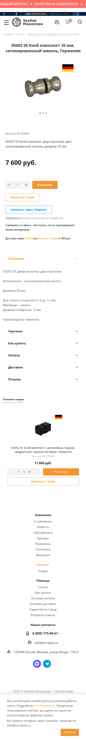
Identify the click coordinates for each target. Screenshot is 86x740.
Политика (43, 549)
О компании (43, 521)
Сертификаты (43, 532)
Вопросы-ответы (43, 615)
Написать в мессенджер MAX (37, 664)
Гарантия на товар (43, 609)
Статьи (43, 587)
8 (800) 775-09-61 (45, 633)
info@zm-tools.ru (46, 643)
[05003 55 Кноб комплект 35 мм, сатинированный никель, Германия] (43, 87)
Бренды (43, 538)
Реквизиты (43, 544)
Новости (43, 527)
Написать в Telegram (47, 664)
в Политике (46, 706)
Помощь (43, 581)
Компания (43, 515)
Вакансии (43, 555)
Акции (43, 571)
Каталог (43, 565)
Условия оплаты (43, 598)
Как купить (43, 593)
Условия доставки (43, 604)
